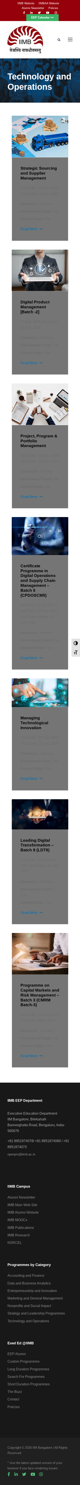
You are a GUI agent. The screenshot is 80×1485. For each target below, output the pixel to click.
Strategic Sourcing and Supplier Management (38, 173)
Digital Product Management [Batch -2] (34, 307)
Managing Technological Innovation (34, 723)
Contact (13, 1399)
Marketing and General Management (35, 1298)
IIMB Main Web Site (22, 1205)
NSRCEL (14, 1243)
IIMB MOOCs (17, 1220)
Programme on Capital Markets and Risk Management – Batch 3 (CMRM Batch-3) (39, 995)
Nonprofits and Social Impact (29, 1306)
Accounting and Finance (25, 1275)
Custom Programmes (23, 1361)
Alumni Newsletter (33, 8)
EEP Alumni (16, 1354)
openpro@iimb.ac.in (21, 1154)
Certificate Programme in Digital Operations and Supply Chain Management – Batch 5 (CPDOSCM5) (38, 581)
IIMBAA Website (49, 3)
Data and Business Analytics (29, 1283)
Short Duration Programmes (28, 1384)
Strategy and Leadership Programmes (36, 1313)
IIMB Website (25, 3)
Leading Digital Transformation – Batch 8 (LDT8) (37, 845)
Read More (28, 229)
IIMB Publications (20, 1227)
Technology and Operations (28, 1321)
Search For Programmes (26, 1376)
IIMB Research (18, 1235)
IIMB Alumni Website (23, 1212)
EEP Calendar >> (42, 17)
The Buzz (14, 1392)
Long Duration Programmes (28, 1369)
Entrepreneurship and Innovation (32, 1291)
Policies (53, 8)
